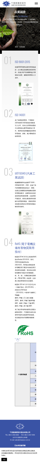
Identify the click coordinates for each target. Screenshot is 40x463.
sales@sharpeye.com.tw (22, 440)
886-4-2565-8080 (14, 435)
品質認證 (22, 47)
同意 (4, 459)
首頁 (16, 47)
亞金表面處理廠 (20, 445)
